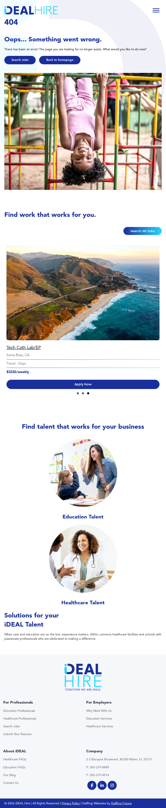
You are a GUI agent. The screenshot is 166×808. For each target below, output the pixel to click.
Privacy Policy (71, 803)
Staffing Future (121, 803)
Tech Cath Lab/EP (23, 347)
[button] (20, 60)
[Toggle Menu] (156, 10)
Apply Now (83, 384)
